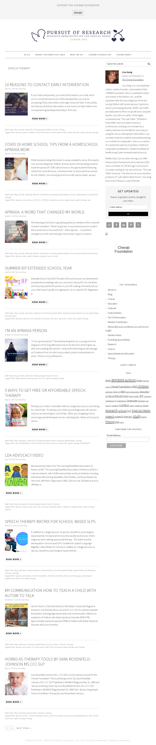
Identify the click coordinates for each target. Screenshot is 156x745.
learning (108, 406)
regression (62, 319)
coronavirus (27, 200)
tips (89, 200)
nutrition (124, 405)
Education (29, 313)
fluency (67, 576)
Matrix (59, 507)
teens (49, 256)
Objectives (67, 507)
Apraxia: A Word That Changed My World (44, 212)
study (137, 416)
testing (143, 417)
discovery (30, 378)
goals (31, 507)
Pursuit (55, 130)
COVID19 (44, 200)
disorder (51, 576)
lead (147, 401)
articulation (26, 576)
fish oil (111, 396)
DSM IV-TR (49, 647)
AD (17, 443)
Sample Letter (76, 507)
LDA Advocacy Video (24, 455)
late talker (141, 401)
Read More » (40, 118)
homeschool (53, 200)
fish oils (38, 378)
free (44, 443)
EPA (106, 396)
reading (146, 405)
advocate (19, 319)
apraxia (18, 132)
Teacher (8, 510)
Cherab (21, 130)
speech (109, 416)
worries (55, 256)
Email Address (114, 435)
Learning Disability (48, 507)
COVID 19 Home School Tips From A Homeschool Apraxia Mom (51, 147)
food (125, 396)
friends (131, 396)
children (32, 132)
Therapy (61, 130)
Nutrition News (114, 335)
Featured (28, 130)
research (111, 410)
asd (23, 647)
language (77, 576)
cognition (109, 392)
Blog (16, 130)
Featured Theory (47, 570)
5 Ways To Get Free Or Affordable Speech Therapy (45, 393)
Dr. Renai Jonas (38, 647)
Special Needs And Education (87, 195)
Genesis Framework (98, 740)
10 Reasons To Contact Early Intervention (47, 84)
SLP (74, 319)
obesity (132, 406)
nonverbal (58, 647)
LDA (39, 507)
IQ (115, 401)
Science (49, 504)
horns (46, 716)
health (136, 396)
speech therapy (85, 132)
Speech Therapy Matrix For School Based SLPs (50, 521)
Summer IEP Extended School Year (38, 268)
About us (112, 289)
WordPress (125, 740)
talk (76, 647)
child (134, 386)
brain (139, 380)
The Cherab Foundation (133, 79)
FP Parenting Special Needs (51, 313)
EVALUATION (36, 443)
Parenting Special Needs (42, 130)
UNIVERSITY (85, 443)
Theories (56, 504)
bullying (146, 381)
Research (112, 344)
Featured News (114, 312)
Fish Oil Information (117, 317)
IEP (52, 319)
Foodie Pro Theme (51, 740)
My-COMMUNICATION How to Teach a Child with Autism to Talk (50, 593)
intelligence (109, 401)
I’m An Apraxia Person (26, 330)
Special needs (62, 132)
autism (25, 132)
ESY (31, 319)
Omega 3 (138, 405)
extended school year (42, 319)
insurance (53, 443)
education (144, 391)
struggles (42, 256)
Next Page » (24, 728)
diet (122, 391)
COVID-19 (36, 200)
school (53, 132)
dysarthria (59, 576)
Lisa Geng (115, 405)
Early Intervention (43, 132)
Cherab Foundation (39, 576)
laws (56, 319)
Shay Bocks (68, 740)
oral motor (9, 719)
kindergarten (121, 401)
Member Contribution (41, 195)
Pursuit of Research (78, 34)
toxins (122, 422)
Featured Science (33, 570)
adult (18, 378)
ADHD (108, 380)
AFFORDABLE (24, 443)
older (24, 256)
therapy (95, 132)
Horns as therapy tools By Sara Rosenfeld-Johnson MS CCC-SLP (48, 661)
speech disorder (73, 132)
